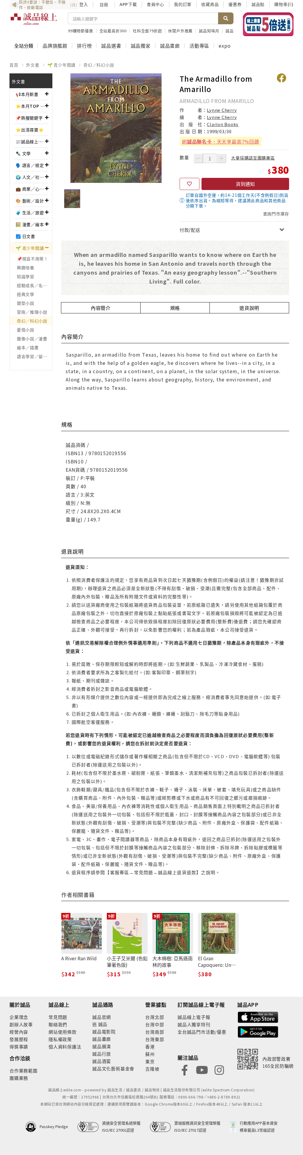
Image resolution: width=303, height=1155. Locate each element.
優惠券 (234, 4)
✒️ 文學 (23, 153)
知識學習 (25, 276)
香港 (150, 1046)
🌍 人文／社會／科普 (30, 177)
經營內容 (18, 1032)
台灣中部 (154, 1024)
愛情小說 (25, 330)
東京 (150, 1061)
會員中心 (155, 4)
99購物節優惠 (80, 30)
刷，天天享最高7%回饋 (220, 141)
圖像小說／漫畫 (32, 338)
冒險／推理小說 (32, 312)
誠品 (102, 1024)
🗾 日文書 (25, 236)
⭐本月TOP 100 (30, 106)
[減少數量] (198, 158)
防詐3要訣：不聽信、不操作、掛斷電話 (48, 4)
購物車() (284, 4)
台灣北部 (154, 1017)
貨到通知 (245, 183)
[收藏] (189, 184)
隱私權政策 (60, 1039)
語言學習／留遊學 (34, 356)
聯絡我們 (58, 1024)
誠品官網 (101, 1017)
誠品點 (258, 4)
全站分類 (23, 45)
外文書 (32, 65)
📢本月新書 (27, 94)
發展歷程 (18, 1039)
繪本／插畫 (28, 347)
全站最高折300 (113, 30)
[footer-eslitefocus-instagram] (219, 1069)
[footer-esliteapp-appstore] (258, 1016)
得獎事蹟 (18, 1046)
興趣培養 (25, 267)
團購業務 (18, 1078)
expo (225, 45)
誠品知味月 (209, 30)
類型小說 (25, 303)
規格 (175, 307)
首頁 (13, 65)
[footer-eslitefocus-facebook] (185, 1069)
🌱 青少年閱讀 (61, 65)
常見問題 (58, 1017)
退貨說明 (249, 307)
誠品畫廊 (170, 45)
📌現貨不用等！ (32, 259)
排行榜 (84, 45)
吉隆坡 (152, 1069)
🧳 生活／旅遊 (30, 212)
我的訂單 (182, 4)
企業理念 (18, 1017)
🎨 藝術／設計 (30, 201)
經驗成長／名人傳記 (34, 285)
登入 (83, 4)
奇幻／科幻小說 (98, 65)
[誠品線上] (33, 22)
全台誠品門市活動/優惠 (202, 1032)
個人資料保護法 (65, 1046)
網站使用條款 (63, 1032)
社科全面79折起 (147, 30)
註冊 (104, 4)
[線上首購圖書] (268, 24)
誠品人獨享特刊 (194, 1024)
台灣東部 (154, 1039)
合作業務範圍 (23, 1070)
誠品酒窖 (101, 1061)
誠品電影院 (104, 1031)
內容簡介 (101, 307)
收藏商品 (210, 4)
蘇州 (150, 1054)
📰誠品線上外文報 (30, 141)
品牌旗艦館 (55, 45)
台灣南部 (154, 1032)
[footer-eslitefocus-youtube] (202, 1069)
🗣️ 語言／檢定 (30, 165)
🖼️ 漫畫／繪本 (30, 224)
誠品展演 (101, 1046)
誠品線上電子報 (194, 1017)
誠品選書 (111, 45)
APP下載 (128, 4)
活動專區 (199, 45)
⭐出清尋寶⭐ (30, 130)
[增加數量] (221, 158)
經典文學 (25, 294)
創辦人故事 (21, 1024)
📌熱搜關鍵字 (29, 118)
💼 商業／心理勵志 (30, 189)
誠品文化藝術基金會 (113, 1068)
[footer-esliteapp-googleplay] (258, 1031)
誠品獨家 (141, 45)
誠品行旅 (101, 1054)
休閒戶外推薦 (180, 30)
